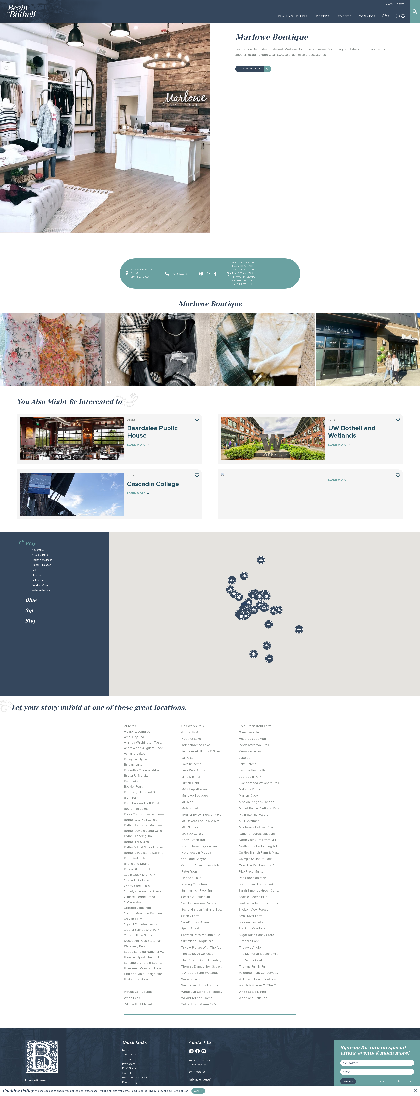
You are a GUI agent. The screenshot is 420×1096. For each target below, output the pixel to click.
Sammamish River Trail (197, 891)
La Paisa (187, 758)
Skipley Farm (190, 916)
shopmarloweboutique (19, 382)
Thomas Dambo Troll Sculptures (204, 967)
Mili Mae (187, 802)
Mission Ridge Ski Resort (256, 802)
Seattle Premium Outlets (198, 903)
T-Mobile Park (249, 941)
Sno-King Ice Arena (195, 922)
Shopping (37, 575)
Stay (30, 621)
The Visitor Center (252, 960)
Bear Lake (131, 781)
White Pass (132, 998)
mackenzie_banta (332, 382)
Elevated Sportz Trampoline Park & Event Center (158, 957)
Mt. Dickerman (249, 821)
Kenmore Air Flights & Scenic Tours (206, 751)
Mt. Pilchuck (190, 827)
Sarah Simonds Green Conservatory (264, 891)
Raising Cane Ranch (195, 884)
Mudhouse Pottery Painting (258, 827)
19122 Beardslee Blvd (141, 270)
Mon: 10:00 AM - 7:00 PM (244, 262)
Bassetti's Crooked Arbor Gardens (148, 770)
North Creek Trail (193, 840)
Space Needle (191, 928)
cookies (48, 1091)
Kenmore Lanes (250, 751)
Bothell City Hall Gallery (141, 820)
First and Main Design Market (145, 974)
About (401, 3)
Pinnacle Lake (191, 878)
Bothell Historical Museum (143, 825)
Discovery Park (135, 946)
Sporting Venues (41, 585)
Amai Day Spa (134, 737)
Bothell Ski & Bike (136, 842)
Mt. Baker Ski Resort (253, 815)
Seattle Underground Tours (258, 903)
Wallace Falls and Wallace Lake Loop (265, 979)
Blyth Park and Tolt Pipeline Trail (147, 803)
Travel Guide (129, 1054)
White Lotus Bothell (253, 992)
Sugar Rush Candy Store (256, 935)
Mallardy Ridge (249, 789)
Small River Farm (250, 916)
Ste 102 (134, 273)
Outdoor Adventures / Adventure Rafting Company (218, 865)
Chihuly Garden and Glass (142, 891)
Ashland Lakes (134, 754)
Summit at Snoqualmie (197, 941)
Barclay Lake (133, 765)
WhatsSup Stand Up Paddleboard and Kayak (213, 992)
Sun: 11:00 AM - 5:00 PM (244, 284)
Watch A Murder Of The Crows (261, 985)
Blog (389, 3)
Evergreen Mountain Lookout (145, 968)
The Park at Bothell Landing (201, 960)
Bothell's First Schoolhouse (143, 847)
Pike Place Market (251, 872)
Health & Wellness (42, 560)
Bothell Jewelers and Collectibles (147, 831)
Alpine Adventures (137, 732)
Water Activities (41, 590)
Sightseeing (38, 580)
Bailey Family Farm (137, 759)
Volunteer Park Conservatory (259, 973)
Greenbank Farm (250, 732)
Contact (126, 1073)
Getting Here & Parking (135, 1077)
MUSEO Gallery (192, 834)
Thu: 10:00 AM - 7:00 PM (244, 273)
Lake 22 (245, 758)
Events (345, 16)
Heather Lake (191, 739)
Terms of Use (180, 1091)
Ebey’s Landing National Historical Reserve (155, 952)
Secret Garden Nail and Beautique (206, 910)
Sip (29, 610)
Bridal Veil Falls (134, 858)
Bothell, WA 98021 (139, 277)
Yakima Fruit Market (138, 1004)
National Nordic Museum (257, 834)
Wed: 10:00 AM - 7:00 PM (244, 270)
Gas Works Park (192, 726)
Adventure (38, 550)
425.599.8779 (179, 273)
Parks (35, 570)
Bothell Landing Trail (138, 836)
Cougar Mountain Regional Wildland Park (153, 913)
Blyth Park (131, 798)
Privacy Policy (155, 1091)
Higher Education (41, 565)
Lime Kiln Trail (191, 777)
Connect (367, 16)
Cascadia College (136, 880)
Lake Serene (248, 764)
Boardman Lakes (136, 809)
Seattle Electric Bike (253, 897)
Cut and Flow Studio (138, 935)
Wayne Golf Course (138, 992)
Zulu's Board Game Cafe (198, 1004)
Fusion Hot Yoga (136, 979)
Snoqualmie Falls (251, 922)
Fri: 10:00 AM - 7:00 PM (243, 277)
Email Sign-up (129, 1068)
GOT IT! (198, 1091)
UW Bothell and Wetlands (200, 973)
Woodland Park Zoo (253, 998)
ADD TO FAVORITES (250, 69)
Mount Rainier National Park (259, 808)
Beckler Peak (133, 787)
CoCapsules (132, 902)
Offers (323, 16)
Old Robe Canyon (194, 859)
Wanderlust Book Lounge (199, 985)
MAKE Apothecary (194, 789)
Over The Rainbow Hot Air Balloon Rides (268, 865)
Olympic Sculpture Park (255, 859)
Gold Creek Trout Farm (255, 726)
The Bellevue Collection (198, 954)
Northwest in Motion (196, 853)
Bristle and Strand (137, 864)
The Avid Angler (250, 948)
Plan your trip (293, 16)
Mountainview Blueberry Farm (202, 815)
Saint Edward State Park (256, 884)
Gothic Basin (190, 732)
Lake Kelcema (191, 764)
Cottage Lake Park (137, 908)
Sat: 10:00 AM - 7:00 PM (244, 280)
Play (30, 543)
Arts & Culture (40, 555)
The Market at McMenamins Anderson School (272, 954)
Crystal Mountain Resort (141, 924)
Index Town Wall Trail (254, 745)
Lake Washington (194, 770)
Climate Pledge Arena (139, 897)
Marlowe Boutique (194, 796)
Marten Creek (248, 796)
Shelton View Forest (253, 910)
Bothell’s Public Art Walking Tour (147, 853)
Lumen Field (190, 783)
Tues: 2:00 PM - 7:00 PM (244, 266)
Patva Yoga (189, 872)
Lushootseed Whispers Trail (259, 783)
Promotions (128, 1063)
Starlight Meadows (252, 928)
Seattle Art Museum (195, 897)
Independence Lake (195, 745)
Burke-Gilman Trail (137, 869)
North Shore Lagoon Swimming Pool (207, 846)
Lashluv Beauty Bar (253, 770)
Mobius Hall (189, 808)
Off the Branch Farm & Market (260, 853)
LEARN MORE (136, 444)
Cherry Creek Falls (137, 886)
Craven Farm (133, 919)
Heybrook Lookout (252, 739)
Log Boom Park (250, 777)
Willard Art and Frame (196, 998)
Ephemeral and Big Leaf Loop (145, 963)
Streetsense (41, 1080)
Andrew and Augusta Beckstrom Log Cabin (155, 748)
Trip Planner (128, 1059)
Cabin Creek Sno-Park (139, 875)
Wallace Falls (190, 979)
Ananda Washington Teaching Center (151, 743)
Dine (30, 600)
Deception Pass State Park (143, 941)
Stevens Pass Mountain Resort (203, 935)
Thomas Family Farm (254, 967)
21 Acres (130, 726)
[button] (238, 596)
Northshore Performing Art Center (263, 846)
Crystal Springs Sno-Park (141, 930)
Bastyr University (136, 776)
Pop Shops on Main (253, 878)
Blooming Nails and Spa (141, 792)
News (125, 1050)
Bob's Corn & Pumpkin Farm (144, 814)
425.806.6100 (197, 1072)
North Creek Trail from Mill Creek (262, 840)
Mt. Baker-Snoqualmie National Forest (208, 821)
